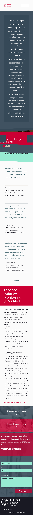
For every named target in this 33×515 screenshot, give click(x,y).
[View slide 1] (4, 146)
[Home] (8, 5)
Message (4, 475)
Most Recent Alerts (16, 424)
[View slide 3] (9, 146)
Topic (3, 460)
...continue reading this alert (12, 402)
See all (16, 280)
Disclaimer (8, 509)
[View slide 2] (6, 146)
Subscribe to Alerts (16, 411)
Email (3, 468)
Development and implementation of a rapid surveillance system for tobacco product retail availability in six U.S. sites (15, 212)
